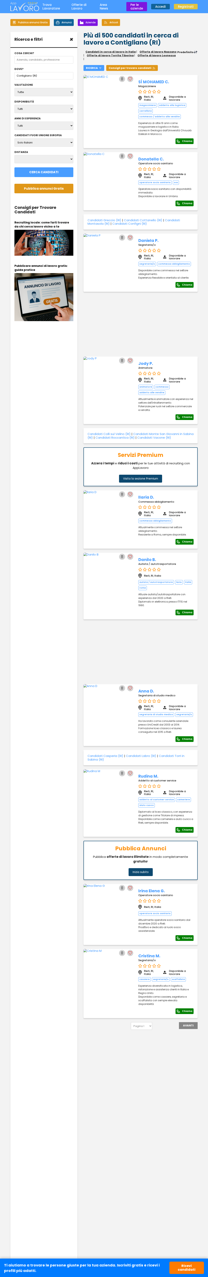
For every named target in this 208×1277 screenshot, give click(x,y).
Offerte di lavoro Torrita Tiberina (110, 55)
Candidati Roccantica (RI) (115, 437)
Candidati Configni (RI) (129, 223)
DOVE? (19, 69)
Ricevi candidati (186, 1267)
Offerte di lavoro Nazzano (158, 51)
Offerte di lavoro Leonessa (157, 55)
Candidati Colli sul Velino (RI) (109, 434)
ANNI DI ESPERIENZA (27, 118)
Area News (104, 6)
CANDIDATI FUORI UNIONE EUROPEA (38, 135)
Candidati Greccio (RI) (104, 220)
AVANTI (188, 1025)
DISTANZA (21, 152)
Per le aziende (136, 6)
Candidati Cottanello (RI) (143, 220)
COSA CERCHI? (24, 53)
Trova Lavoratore (51, 6)
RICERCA (92, 68)
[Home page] (24, 10)
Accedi (160, 6)
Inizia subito (141, 872)
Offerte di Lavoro (79, 6)
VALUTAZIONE (23, 84)
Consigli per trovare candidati (130, 68)
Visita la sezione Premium (140, 479)
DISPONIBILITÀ (24, 101)
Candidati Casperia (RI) (105, 756)
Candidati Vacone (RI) (154, 437)
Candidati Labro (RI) (141, 756)
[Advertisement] (140, 324)
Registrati (186, 6)
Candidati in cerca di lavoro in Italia (111, 51)
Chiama (187, 141)
